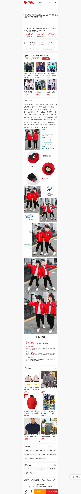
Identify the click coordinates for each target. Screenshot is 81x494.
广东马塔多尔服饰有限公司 (39, 55)
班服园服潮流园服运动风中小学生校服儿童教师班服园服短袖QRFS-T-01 (29, 92)
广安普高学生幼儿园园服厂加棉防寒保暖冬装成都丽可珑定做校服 (52, 74)
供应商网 (26, 480)
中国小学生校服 (29, 454)
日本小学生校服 (40, 454)
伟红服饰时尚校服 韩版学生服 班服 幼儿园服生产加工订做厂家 (40, 74)
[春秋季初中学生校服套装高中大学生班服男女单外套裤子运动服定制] (40, 84)
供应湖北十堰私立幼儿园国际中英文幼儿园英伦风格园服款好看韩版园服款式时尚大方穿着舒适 (49, 436)
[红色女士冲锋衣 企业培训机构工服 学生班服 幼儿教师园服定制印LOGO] (32, 402)
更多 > (55, 368)
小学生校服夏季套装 (40, 459)
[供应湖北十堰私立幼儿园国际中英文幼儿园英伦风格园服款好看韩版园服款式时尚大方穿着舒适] (49, 426)
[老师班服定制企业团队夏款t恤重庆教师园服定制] (32, 426)
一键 (53, 447)
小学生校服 (29, 450)
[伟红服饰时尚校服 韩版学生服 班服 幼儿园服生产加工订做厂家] (40, 67)
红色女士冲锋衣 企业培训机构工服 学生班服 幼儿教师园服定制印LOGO (31, 412)
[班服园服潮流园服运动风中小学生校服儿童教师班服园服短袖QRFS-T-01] (29, 84)
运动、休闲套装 (46, 480)
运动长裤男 (51, 469)
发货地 (26, 49)
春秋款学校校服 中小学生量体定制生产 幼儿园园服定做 (29, 74)
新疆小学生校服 (51, 450)
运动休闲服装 (35, 480)
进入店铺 (35, 58)
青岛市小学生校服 (29, 459)
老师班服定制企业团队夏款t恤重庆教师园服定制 (32, 435)
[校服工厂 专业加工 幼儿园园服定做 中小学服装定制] (32, 379)
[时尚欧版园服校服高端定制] (49, 379)
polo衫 (40, 469)
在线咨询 (45, 58)
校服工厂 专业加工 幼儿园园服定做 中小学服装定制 (31, 388)
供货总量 (45, 49)
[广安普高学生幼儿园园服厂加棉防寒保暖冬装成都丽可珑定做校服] (52, 67)
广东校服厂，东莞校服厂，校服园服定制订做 (52, 92)
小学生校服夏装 (51, 454)
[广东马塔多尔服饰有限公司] (26, 56)
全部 (29, 469)
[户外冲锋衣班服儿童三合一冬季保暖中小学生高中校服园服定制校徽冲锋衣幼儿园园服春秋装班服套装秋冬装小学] (49, 402)
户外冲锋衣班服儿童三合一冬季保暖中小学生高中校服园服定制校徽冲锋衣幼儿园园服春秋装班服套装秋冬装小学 (49, 412)
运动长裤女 (29, 473)
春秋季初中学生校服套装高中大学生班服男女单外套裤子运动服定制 (40, 92)
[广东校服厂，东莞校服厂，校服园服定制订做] (52, 84)
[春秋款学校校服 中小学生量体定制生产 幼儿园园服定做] (29, 67)
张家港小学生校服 (40, 451)
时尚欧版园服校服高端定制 (49, 387)
